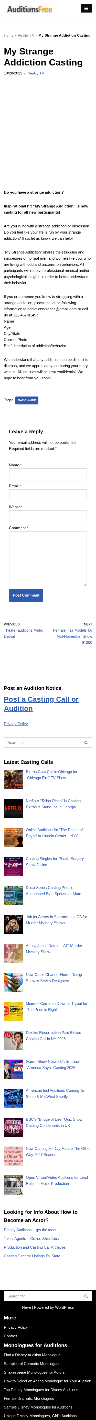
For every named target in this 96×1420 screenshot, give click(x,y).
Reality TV (26, 35)
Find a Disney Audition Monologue (32, 1355)
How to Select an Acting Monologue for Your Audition (47, 1381)
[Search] (86, 742)
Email (15, 486)
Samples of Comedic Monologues (32, 1363)
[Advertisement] (48, 139)
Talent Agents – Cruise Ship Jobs (31, 1238)
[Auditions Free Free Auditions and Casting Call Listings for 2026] (29, 9)
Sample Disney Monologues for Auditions (38, 1407)
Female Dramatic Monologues (29, 1398)
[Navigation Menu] (86, 8)
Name (15, 465)
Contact (10, 1336)
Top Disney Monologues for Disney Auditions (41, 1390)
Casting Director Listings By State (32, 1256)
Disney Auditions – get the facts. (30, 1230)
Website (16, 507)
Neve (26, 1307)
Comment (18, 528)
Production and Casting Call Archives (35, 1247)
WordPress (64, 1307)
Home (9, 35)
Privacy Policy (16, 724)
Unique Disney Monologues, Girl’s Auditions (40, 1416)
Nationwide (27, 400)
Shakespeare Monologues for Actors (34, 1372)
